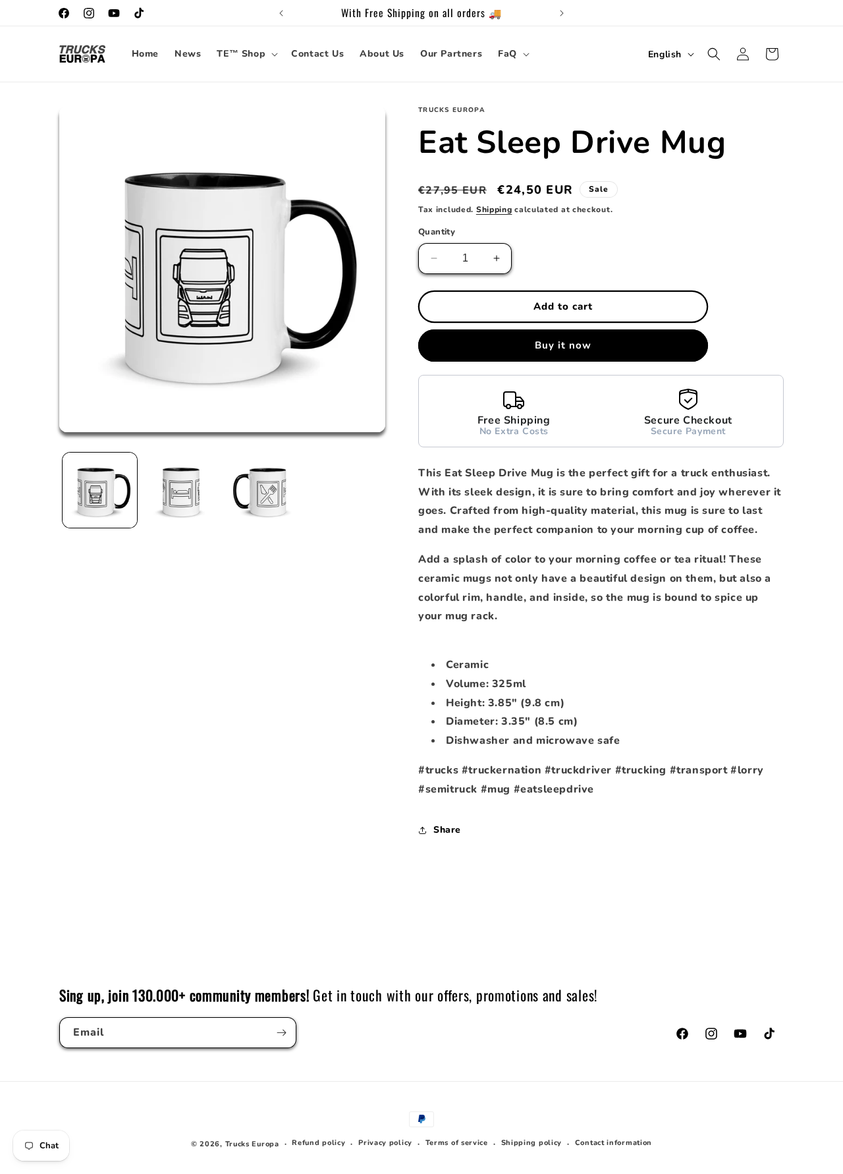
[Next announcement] (561, 13)
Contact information (613, 1143)
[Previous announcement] (281, 13)
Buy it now (563, 345)
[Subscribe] (281, 1032)
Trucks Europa (252, 1144)
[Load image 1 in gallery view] (100, 490)
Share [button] (447, 830)
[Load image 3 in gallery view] (262, 490)
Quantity (436, 232)
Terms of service (456, 1143)
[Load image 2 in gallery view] (181, 490)
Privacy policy (385, 1143)
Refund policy (318, 1143)
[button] (246, 54)
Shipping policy (531, 1143)
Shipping (494, 209)
